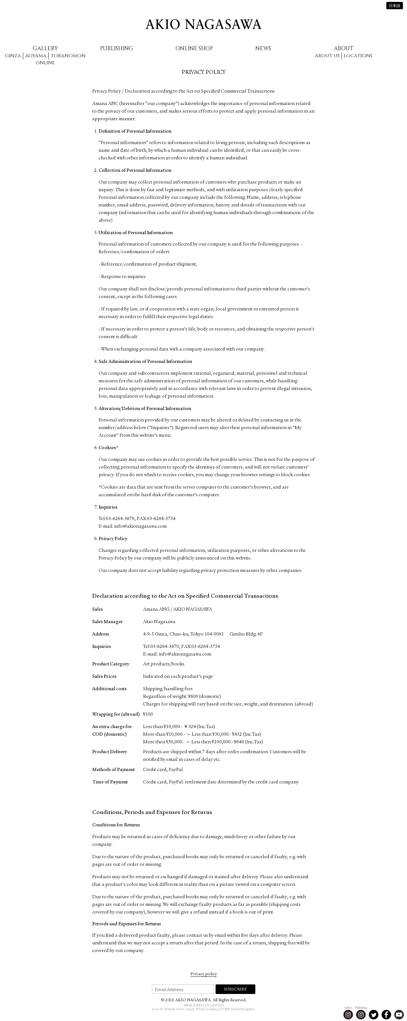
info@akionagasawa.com (140, 526)
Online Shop (194, 48)
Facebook (386, 1014)
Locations (358, 55)
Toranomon (68, 55)
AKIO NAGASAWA (203, 24)
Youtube (399, 1014)
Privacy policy (203, 974)
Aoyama (35, 55)
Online (45, 62)
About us (327, 55)
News (263, 48)
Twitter (373, 1014)
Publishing (116, 48)
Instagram (348, 1014)
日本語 (394, 6)
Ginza (13, 55)
